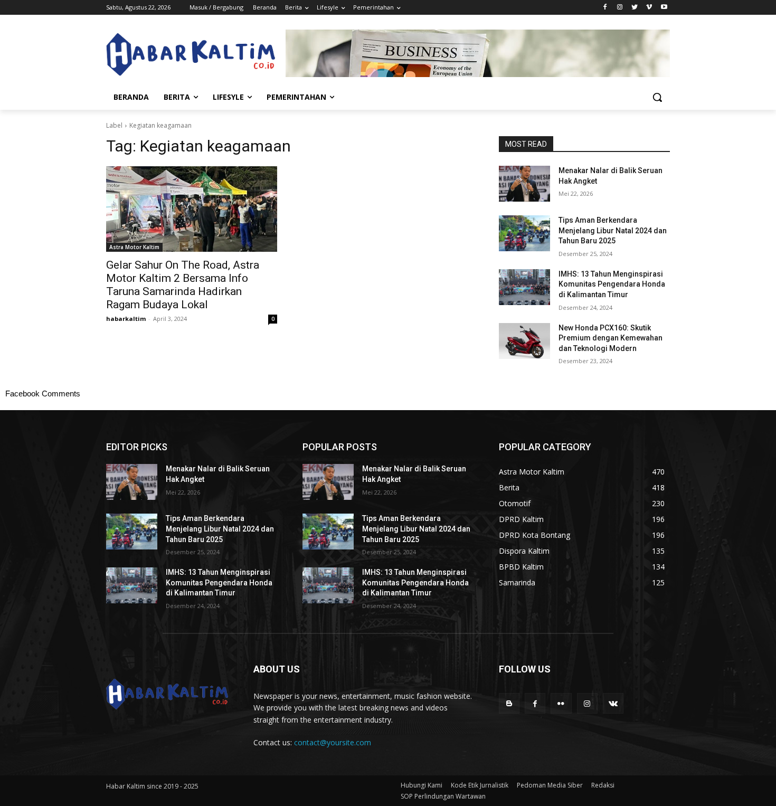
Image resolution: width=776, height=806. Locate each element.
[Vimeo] (649, 8)
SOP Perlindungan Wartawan (443, 796)
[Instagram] (620, 8)
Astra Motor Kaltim (134, 247)
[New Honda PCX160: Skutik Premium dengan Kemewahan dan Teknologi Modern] (524, 341)
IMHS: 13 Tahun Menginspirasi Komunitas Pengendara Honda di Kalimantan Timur (612, 284)
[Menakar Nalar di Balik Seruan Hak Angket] (524, 184)
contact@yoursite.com (332, 742)
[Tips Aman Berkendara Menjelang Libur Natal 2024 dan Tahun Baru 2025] (524, 233)
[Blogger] (509, 703)
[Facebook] (605, 8)
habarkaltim (126, 319)
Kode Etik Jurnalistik (479, 785)
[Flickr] (561, 703)
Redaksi (602, 785)
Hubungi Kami (421, 785)
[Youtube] (664, 8)
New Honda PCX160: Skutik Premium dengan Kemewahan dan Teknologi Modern (611, 338)
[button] (657, 97)
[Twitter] (635, 8)
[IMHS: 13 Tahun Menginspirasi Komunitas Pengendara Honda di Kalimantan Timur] (524, 287)
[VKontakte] (613, 703)
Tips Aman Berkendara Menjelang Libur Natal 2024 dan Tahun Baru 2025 (613, 230)
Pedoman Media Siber (550, 785)
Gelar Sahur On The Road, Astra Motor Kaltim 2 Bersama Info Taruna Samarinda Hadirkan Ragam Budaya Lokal (182, 285)
